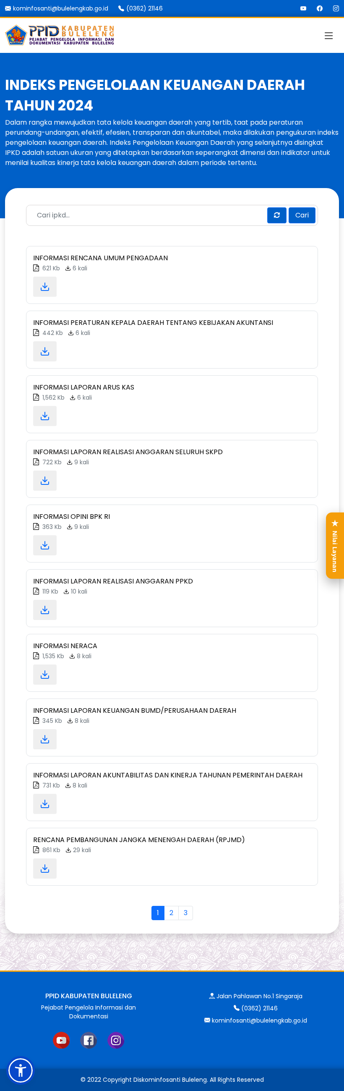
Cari (302, 215)
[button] (20, 1070)
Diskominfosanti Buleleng (170, 1079)
